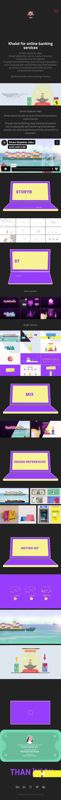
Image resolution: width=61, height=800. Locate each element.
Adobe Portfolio (36, 794)
